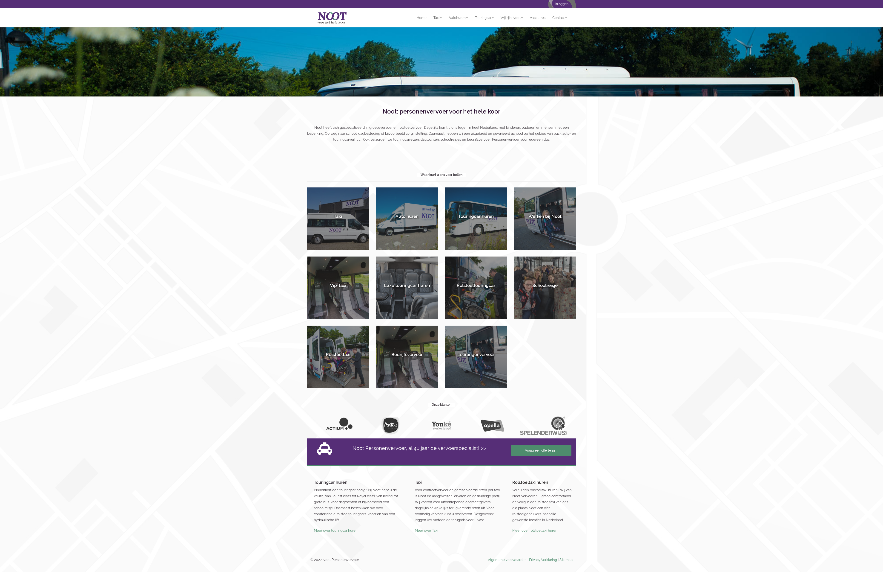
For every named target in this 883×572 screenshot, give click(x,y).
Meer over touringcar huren (336, 530)
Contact (558, 18)
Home (422, 18)
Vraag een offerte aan (541, 450)
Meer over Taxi (426, 530)
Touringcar (483, 18)
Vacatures (537, 18)
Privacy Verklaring (543, 560)
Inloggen (561, 4)
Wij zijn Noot (511, 18)
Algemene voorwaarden (507, 560)
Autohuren (457, 18)
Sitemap (566, 560)
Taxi (436, 18)
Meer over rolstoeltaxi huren (534, 530)
